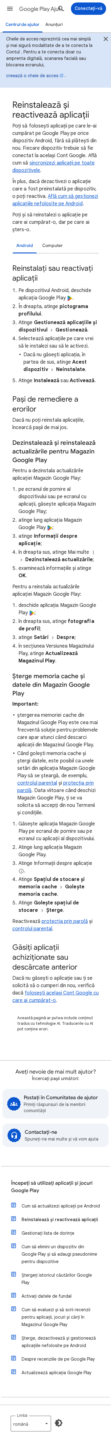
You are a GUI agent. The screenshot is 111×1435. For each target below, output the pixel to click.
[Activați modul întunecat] (58, 1423)
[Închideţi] (105, 39)
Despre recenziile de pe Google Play (58, 1359)
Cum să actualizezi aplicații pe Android (61, 1206)
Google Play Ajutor (42, 9)
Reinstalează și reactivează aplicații (60, 1219)
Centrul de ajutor (22, 24)
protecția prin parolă (65, 921)
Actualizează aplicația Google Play (57, 1372)
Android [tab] (24, 245)
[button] (9, 8)
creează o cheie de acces (32, 75)
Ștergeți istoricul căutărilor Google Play (57, 1278)
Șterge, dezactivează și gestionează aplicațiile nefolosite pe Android (59, 1341)
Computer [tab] (52, 245)
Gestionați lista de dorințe (48, 1233)
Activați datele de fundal (47, 1296)
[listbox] (30, 1424)
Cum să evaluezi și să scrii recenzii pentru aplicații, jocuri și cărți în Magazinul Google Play (56, 1317)
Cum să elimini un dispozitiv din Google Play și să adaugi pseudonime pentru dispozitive (59, 1254)
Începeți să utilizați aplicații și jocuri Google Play (51, 1187)
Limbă (22, 1415)
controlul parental (37, 783)
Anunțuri (54, 24)
